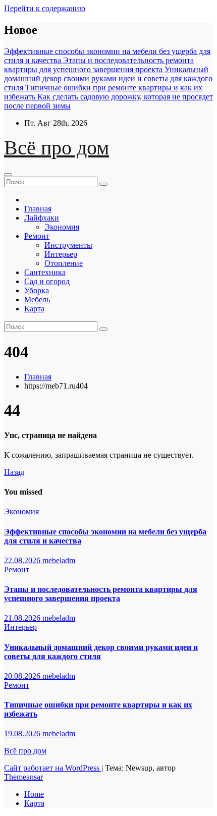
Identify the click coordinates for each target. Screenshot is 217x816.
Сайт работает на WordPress (52, 768)
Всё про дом (56, 147)
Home (34, 794)
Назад (14, 472)
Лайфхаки (41, 217)
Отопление (63, 263)
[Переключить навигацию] (8, 174)
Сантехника (45, 272)
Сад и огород (47, 281)
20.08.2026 (23, 676)
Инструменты (68, 245)
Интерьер (60, 254)
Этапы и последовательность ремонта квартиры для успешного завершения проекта (100, 594)
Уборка (36, 290)
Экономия (61, 227)
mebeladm (58, 560)
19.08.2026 (23, 733)
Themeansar (23, 777)
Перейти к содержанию (44, 8)
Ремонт (36, 236)
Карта (34, 308)
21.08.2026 (23, 618)
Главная (37, 208)
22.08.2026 (23, 560)
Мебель (37, 299)
